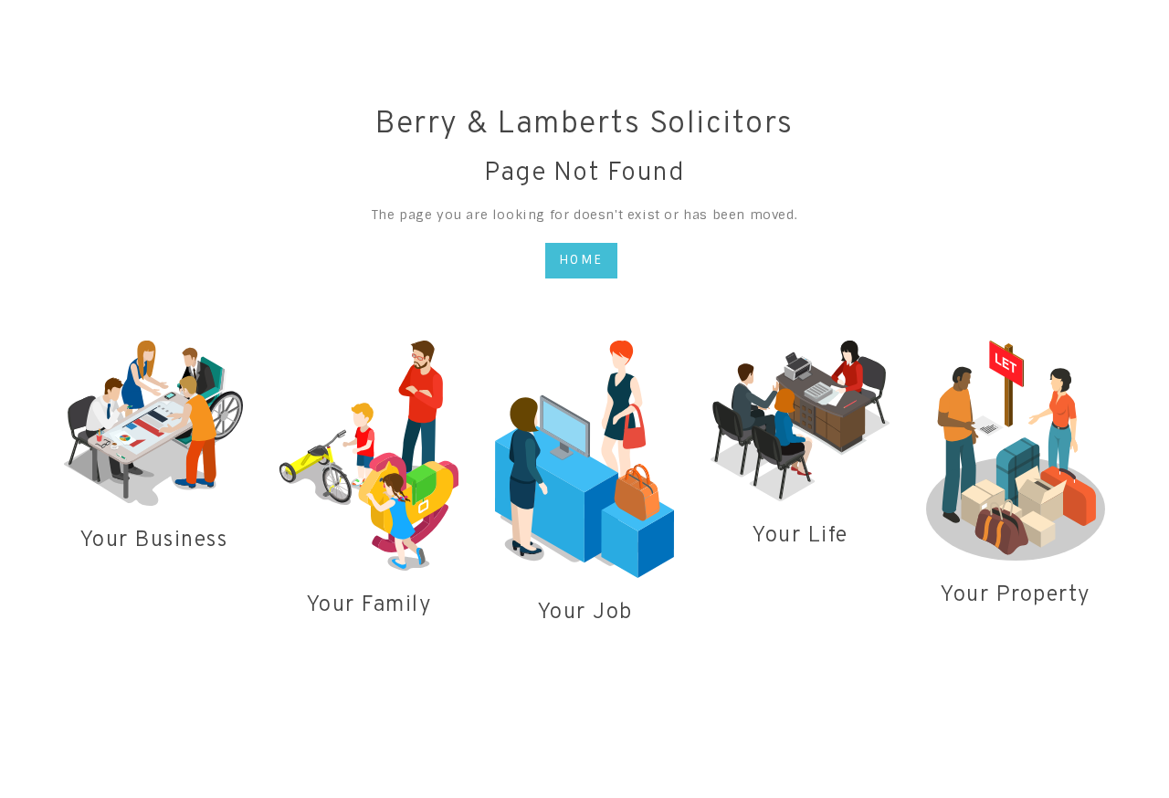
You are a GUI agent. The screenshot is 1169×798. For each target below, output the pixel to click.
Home (581, 260)
